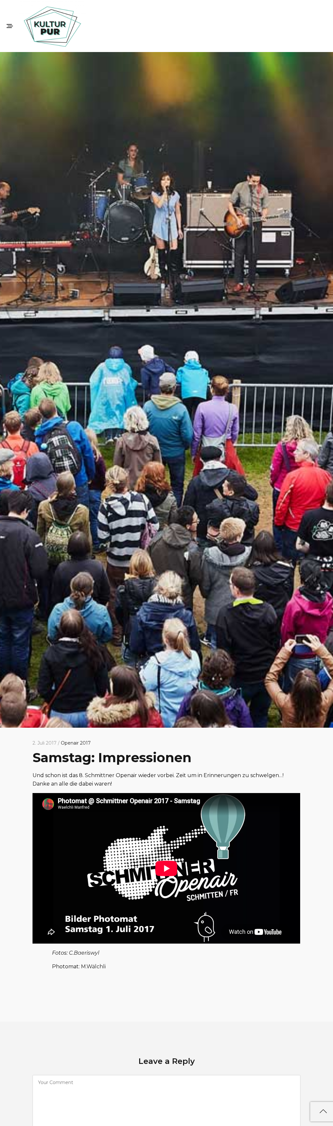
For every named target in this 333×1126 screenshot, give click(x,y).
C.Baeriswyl (84, 953)
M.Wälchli (93, 966)
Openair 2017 (76, 743)
